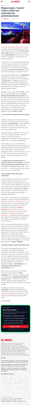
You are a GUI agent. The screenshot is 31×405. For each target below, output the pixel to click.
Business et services (17, 383)
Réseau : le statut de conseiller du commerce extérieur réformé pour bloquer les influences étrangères (14, 369)
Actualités (7, 5)
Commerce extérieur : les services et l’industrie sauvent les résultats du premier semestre (14, 365)
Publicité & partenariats (18, 398)
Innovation (26, 385)
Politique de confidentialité (6, 401)
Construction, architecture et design (9, 379)
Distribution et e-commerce (23, 379)
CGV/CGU (20, 400)
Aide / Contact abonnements (6, 398)
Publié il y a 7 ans (14, 18)
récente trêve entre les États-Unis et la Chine (16, 47)
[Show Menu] (1, 1)
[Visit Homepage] (15, 1)
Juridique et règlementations (22, 387)
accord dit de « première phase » (16, 201)
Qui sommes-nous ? (5, 400)
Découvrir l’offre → (15, 326)
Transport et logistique (6, 385)
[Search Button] (29, 1)
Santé (3, 390)
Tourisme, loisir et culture (18, 385)
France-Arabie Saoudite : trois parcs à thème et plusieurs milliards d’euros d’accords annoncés (14, 361)
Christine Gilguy (6, 18)
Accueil (2, 5)
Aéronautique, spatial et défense (8, 387)
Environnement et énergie (7, 381)
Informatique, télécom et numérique (21, 381)
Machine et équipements (7, 383)
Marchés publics (9, 390)
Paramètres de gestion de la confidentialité (21, 401)
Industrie (12, 377)
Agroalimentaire (5, 377)
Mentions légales (13, 400)
